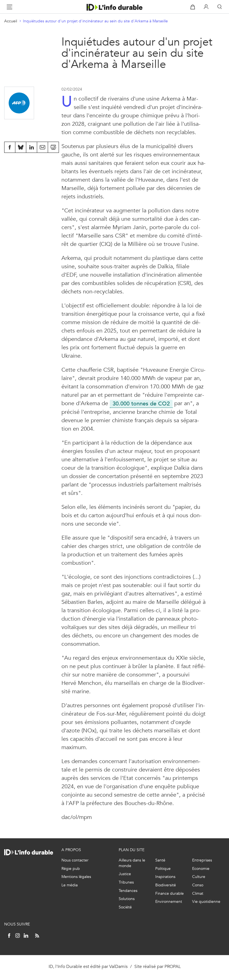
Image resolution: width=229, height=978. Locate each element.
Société (125, 907)
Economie (200, 868)
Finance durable (169, 893)
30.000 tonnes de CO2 (140, 403)
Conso (197, 885)
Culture (198, 876)
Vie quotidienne (206, 901)
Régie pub (70, 868)
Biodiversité (165, 885)
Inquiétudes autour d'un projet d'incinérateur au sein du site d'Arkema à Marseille (95, 21)
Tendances (128, 890)
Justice (125, 874)
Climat (197, 893)
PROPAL (172, 966)
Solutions (127, 898)
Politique (163, 868)
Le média (69, 885)
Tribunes (126, 882)
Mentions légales (76, 876)
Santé (160, 860)
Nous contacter (75, 860)
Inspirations (165, 876)
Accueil (10, 21)
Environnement (168, 901)
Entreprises (202, 860)
